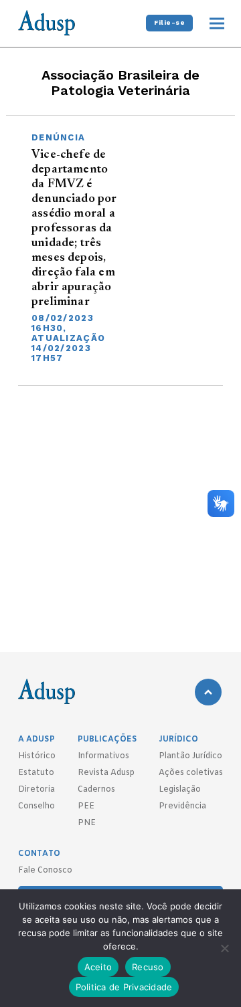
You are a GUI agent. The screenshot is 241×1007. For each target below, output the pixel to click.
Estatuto (36, 773)
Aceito (98, 967)
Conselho (36, 806)
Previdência (182, 806)
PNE (87, 823)
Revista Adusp (106, 773)
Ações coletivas (191, 773)
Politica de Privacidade (124, 987)
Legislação (180, 789)
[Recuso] (224, 948)
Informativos (103, 756)
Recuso (148, 967)
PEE (86, 806)
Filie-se (169, 22)
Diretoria (36, 789)
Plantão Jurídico (190, 756)
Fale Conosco (45, 870)
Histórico (37, 756)
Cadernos (96, 789)
